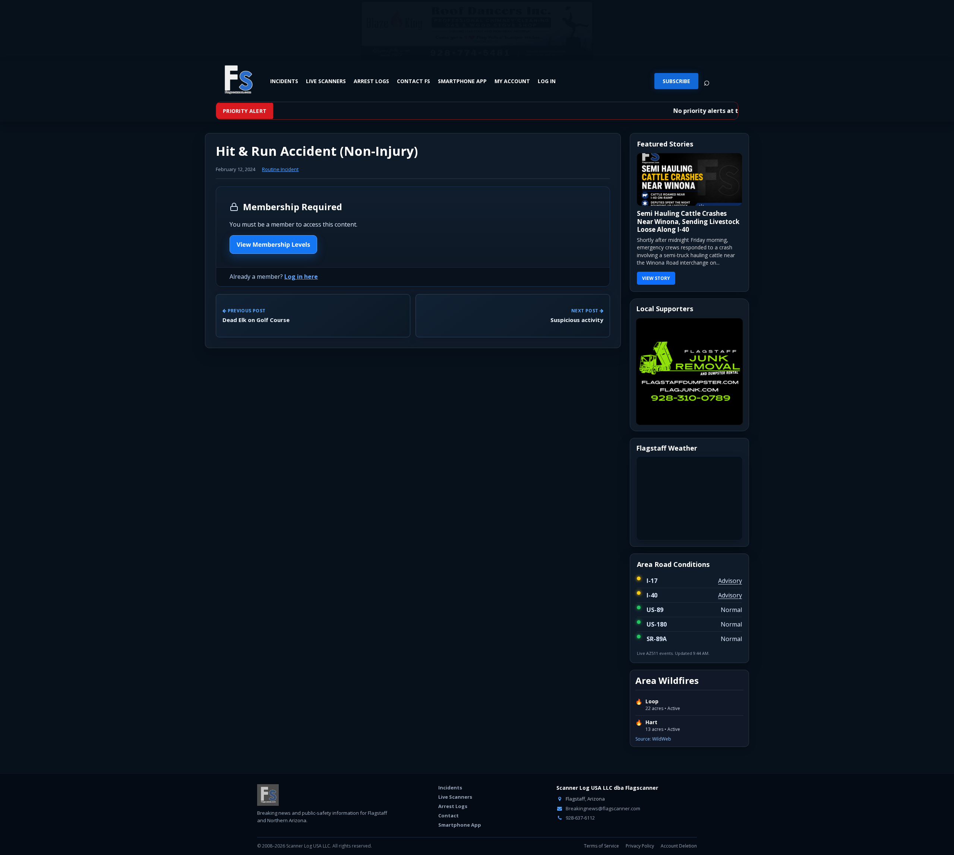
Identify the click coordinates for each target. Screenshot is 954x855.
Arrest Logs (371, 80)
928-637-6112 (580, 817)
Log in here (301, 276)
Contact (448, 815)
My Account (512, 80)
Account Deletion (679, 846)
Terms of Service (601, 846)
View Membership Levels (273, 244)
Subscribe (676, 81)
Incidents (284, 80)
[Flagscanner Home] (237, 80)
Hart (651, 722)
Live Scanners (326, 80)
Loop (651, 701)
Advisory (730, 581)
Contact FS (413, 80)
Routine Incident (280, 169)
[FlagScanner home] (268, 795)
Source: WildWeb (653, 739)
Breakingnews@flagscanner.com (602, 808)
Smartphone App (462, 80)
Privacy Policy (640, 846)
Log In (547, 80)
